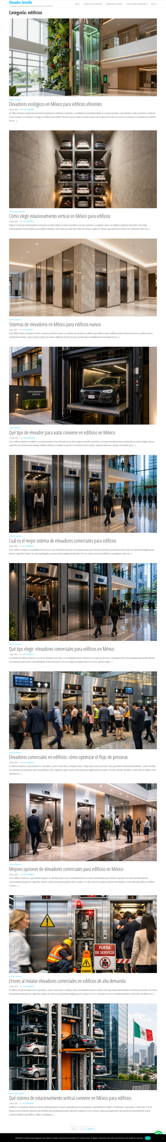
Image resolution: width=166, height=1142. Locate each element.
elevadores (18, 99)
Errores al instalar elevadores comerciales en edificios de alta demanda (67, 980)
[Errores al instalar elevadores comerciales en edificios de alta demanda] (83, 933)
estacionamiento (20, 211)
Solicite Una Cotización (136, 4)
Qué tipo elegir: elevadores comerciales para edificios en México (61, 648)
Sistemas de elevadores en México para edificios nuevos (55, 324)
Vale (148, 1138)
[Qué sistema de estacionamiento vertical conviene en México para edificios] (83, 1046)
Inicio (77, 4)
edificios (11, 99)
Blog (153, 4)
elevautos (17, 428)
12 (83, 1128)
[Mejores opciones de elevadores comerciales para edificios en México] (83, 821)
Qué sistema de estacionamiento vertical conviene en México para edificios (70, 1097)
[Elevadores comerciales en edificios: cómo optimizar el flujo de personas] (83, 709)
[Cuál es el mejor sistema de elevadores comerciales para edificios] (83, 493)
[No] (162, 1138)
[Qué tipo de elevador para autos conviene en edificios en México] (83, 385)
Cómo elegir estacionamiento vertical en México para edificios (59, 215)
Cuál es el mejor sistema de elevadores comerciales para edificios (62, 540)
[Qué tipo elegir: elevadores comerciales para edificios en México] (83, 601)
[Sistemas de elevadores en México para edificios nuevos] (83, 277)
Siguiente (90, 1128)
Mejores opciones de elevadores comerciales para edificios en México (66, 868)
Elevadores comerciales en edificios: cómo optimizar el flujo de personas (68, 757)
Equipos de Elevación (93, 4)
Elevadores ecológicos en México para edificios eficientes (55, 104)
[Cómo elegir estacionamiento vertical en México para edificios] (83, 168)
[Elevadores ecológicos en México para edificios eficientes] (83, 57)
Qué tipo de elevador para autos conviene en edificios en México (62, 432)
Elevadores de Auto (114, 4)
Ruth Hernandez (28, 109)
